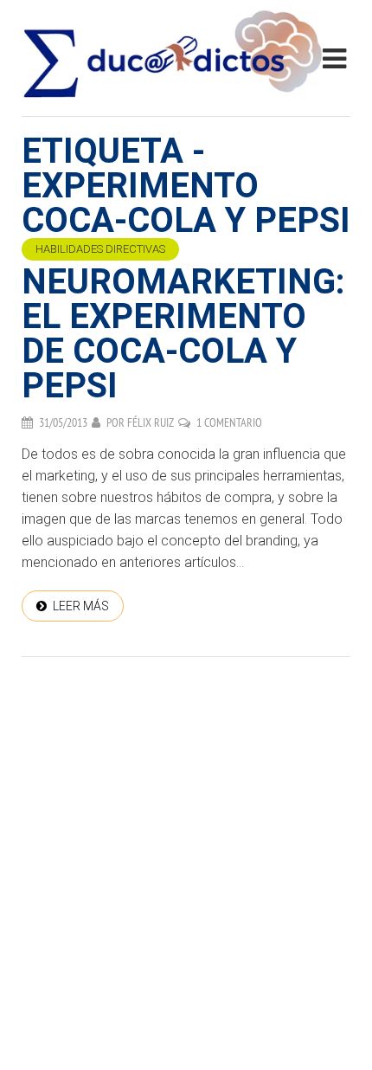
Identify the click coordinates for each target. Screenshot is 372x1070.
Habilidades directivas (100, 248)
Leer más (81, 606)
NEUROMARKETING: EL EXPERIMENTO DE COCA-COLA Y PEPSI (183, 333)
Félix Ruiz (150, 422)
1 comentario (229, 422)
